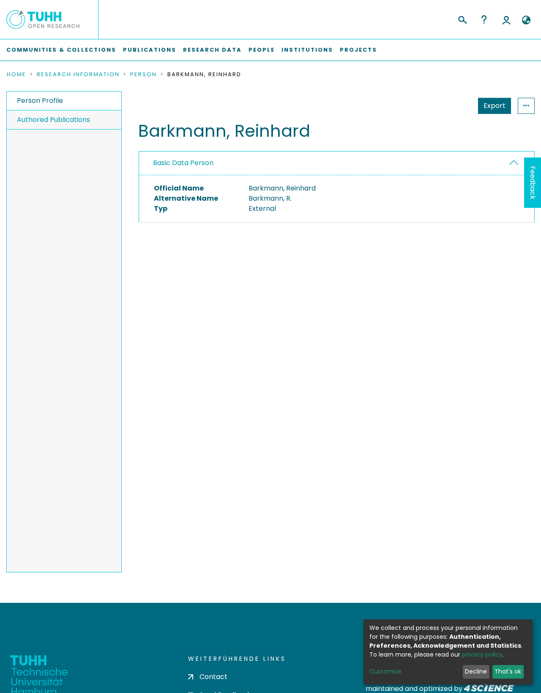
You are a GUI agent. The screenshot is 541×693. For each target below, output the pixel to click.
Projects (358, 50)
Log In (506, 19)
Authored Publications (53, 119)
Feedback (533, 182)
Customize (385, 671)
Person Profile (40, 100)
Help (484, 19)
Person (143, 74)
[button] (526, 20)
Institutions (307, 50)
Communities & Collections (61, 50)
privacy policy (482, 654)
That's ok (508, 671)
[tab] (336, 163)
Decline (476, 671)
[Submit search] (462, 19)
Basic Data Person (183, 163)
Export (494, 105)
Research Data (212, 50)
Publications (149, 50)
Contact (213, 677)
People (262, 50)
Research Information (78, 74)
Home (16, 74)
